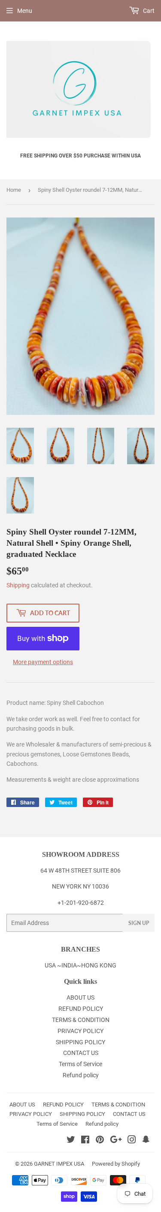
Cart (148, 10)
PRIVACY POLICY (80, 1031)
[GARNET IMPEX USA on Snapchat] (146, 1140)
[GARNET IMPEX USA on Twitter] (71, 1140)
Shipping (18, 585)
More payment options (43, 662)
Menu (24, 10)
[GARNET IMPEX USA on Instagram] (132, 1140)
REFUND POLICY (80, 1008)
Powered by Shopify (116, 1164)
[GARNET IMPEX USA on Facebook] (85, 1140)
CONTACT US (80, 1052)
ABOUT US (80, 997)
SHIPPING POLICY (80, 1042)
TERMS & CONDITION (80, 1019)
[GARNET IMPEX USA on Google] (116, 1140)
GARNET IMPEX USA (59, 1164)
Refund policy (81, 1075)
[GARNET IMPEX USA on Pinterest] (99, 1140)
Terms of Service (80, 1064)
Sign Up (138, 923)
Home (13, 190)
